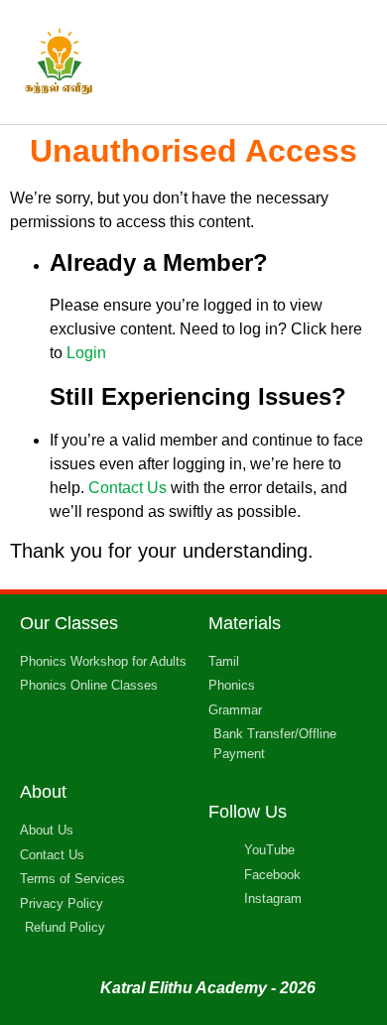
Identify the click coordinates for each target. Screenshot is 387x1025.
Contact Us (127, 487)
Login (86, 352)
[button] (348, 62)
